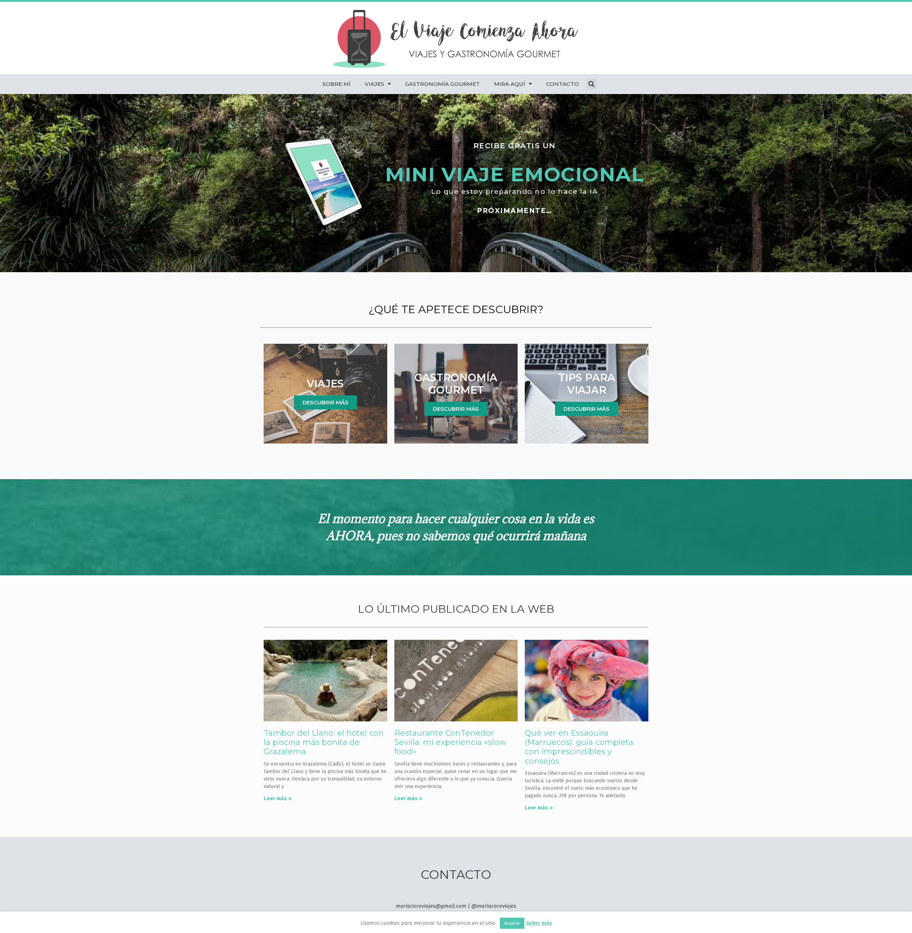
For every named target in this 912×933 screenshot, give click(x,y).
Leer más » (278, 798)
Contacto (562, 84)
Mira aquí (509, 84)
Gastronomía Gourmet (442, 84)
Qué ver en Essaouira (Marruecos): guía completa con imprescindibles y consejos (579, 747)
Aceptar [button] (512, 923)
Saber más (539, 923)
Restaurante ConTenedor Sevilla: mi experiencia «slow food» (450, 742)
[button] (591, 84)
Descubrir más (325, 402)
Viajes (374, 84)
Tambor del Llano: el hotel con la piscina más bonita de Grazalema (324, 742)
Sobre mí (336, 84)
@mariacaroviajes (493, 906)
